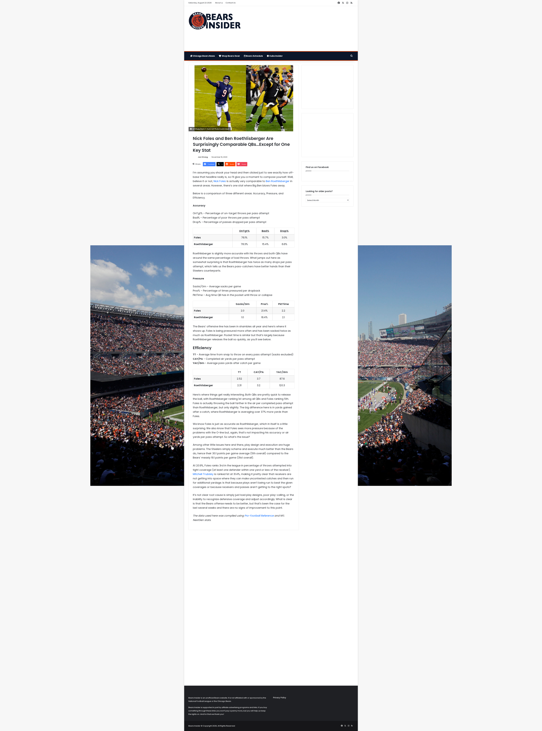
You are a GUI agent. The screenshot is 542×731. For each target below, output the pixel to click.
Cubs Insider (276, 56)
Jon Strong (203, 157)
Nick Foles (220, 181)
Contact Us (231, 2)
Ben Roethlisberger (277, 181)
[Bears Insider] (214, 22)
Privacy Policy (279, 697)
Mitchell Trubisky (203, 474)
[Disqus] (243, 569)
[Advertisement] (299, 28)
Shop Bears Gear (230, 56)
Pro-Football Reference (259, 515)
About (218, 2)
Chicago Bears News (203, 56)
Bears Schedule (254, 56)
